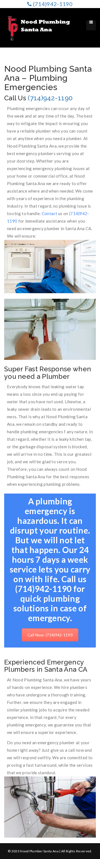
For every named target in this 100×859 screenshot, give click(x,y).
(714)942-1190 (50, 98)
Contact (49, 213)
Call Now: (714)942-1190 (50, 635)
